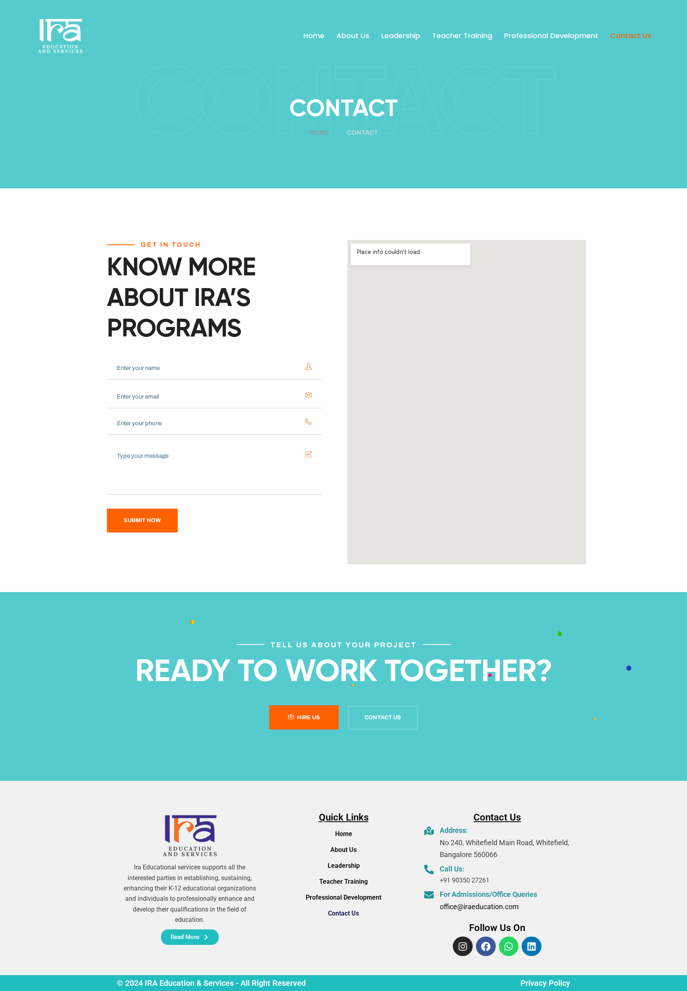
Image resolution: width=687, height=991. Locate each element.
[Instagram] (463, 946)
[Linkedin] (531, 946)
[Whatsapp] (509, 946)
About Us (352, 36)
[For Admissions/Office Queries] (429, 895)
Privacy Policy (545, 983)
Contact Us (630, 36)
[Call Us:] (429, 869)
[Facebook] (486, 946)
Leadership (400, 36)
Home (313, 36)
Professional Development (551, 36)
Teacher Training (462, 36)
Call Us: (452, 869)
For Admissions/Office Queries (488, 894)
